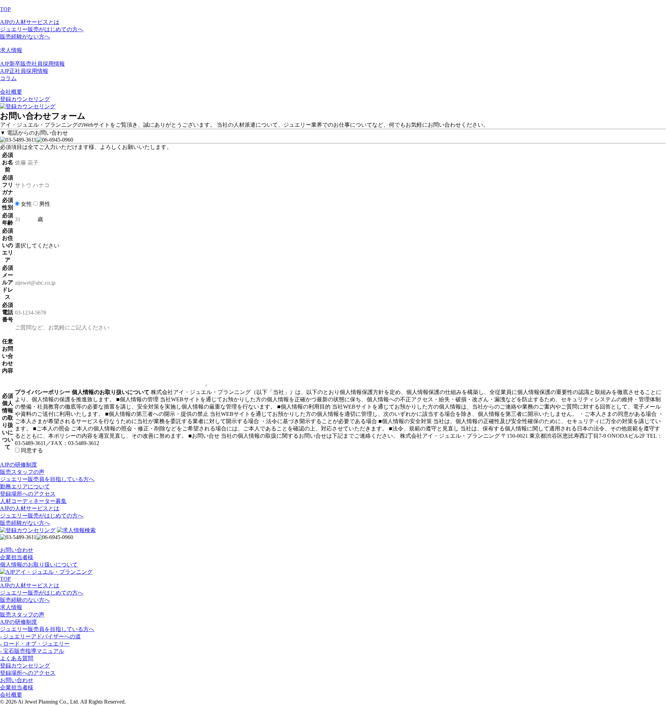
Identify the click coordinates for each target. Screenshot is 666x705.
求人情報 (11, 50)
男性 (44, 204)
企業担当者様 (16, 557)
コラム (8, 78)
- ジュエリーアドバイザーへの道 (40, 636)
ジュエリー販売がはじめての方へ (41, 29)
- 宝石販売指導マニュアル (32, 651)
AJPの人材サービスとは (29, 22)
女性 (25, 204)
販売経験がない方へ (25, 37)
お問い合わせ (16, 550)
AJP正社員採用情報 (24, 71)
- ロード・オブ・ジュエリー (35, 644)
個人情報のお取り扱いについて (39, 565)
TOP (5, 9)
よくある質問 (16, 658)
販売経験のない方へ (25, 600)
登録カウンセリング (25, 99)
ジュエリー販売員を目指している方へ (47, 629)
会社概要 (11, 92)
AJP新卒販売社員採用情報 (32, 64)
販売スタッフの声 (22, 615)
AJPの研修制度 (18, 622)
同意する (31, 450)
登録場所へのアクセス (28, 673)
